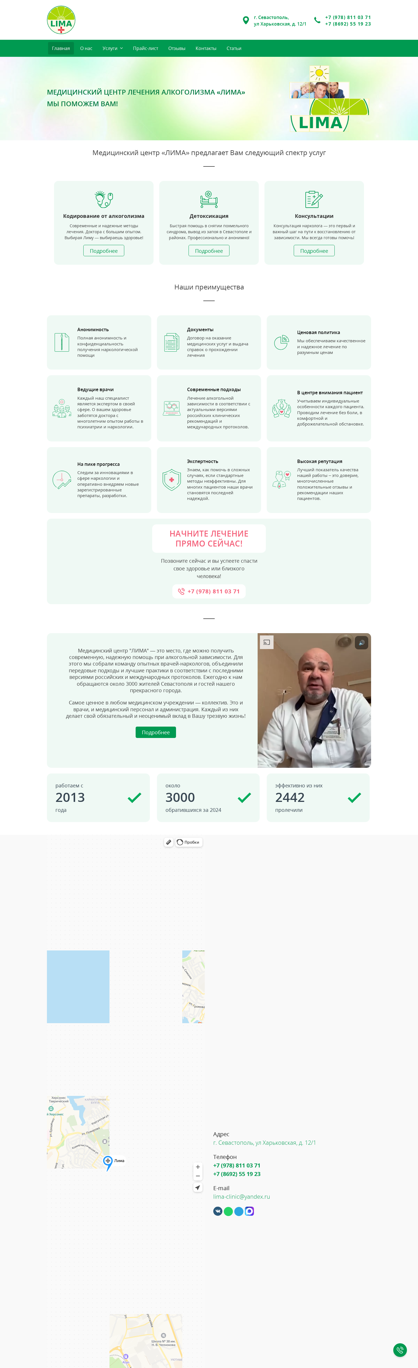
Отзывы (176, 48)
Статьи (234, 48)
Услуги (110, 48)
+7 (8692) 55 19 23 (348, 24)
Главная (61, 48)
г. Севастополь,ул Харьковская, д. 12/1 (280, 20)
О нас (86, 48)
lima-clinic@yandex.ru (241, 1196)
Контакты (206, 48)
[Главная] (61, 20)
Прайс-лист (145, 48)
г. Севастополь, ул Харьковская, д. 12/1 (264, 1142)
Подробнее (104, 250)
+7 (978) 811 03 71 (348, 17)
